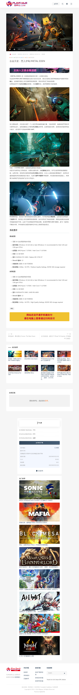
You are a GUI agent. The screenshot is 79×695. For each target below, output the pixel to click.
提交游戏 (24, 687)
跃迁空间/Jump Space (31, 359)
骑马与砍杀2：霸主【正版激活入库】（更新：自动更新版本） (39, 567)
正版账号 (26, 678)
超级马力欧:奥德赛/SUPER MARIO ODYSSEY (33, 634)
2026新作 (26, 675)
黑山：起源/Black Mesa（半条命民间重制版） (34, 545)
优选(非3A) (17, 57)
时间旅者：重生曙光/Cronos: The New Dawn (21, 336)
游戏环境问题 (39, 681)
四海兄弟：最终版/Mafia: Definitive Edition (33, 522)
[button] (39, 150)
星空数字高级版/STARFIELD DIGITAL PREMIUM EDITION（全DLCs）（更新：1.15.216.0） (47, 376)
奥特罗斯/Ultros (29, 373)
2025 (12, 57)
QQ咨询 (40, 471)
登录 (46, 401)
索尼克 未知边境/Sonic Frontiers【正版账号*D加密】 (36, 500)
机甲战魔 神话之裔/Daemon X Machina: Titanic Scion (64, 374)
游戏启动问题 (39, 678)
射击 (27, 57)
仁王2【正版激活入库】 (27, 656)
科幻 (12, 308)
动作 (23, 57)
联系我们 (17, 677)
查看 (57, 447)
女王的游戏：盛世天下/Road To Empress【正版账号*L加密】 (56, 337)
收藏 (43, 54)
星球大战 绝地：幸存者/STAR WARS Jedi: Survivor (64, 360)
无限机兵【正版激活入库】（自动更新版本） (33, 611)
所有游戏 (32, 57)
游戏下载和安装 (39, 673)
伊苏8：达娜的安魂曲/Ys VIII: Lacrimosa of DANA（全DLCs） (39, 589)
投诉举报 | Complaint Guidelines (43, 687)
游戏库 (26, 672)
